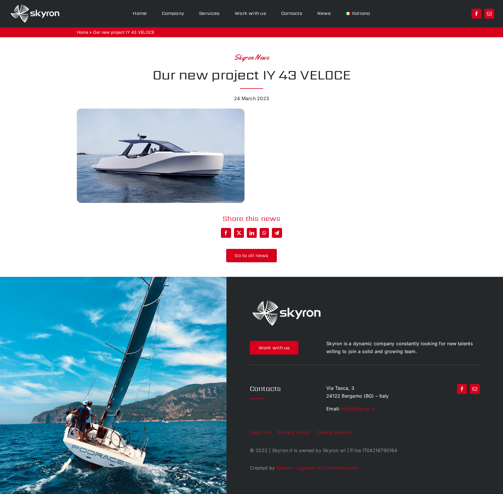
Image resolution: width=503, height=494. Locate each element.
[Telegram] (276, 232)
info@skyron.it (358, 409)
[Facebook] (225, 232)
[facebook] (476, 14)
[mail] (489, 14)
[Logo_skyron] (35, 7)
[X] (239, 232)
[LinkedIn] (251, 232)
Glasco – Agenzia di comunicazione (316, 468)
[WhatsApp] (264, 232)
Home (82, 32)
